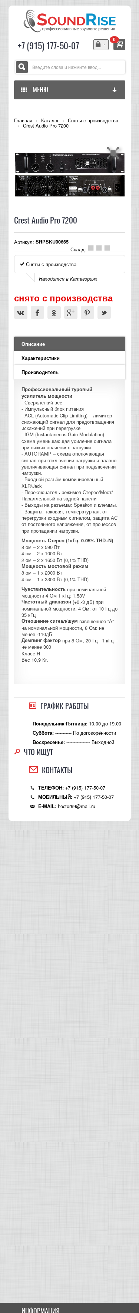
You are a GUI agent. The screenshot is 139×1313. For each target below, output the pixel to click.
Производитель (40, 372)
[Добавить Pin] (87, 312)
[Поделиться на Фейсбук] (37, 312)
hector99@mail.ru (76, 806)
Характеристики (40, 358)
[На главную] (69, 20)
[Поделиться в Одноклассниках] (54, 312)
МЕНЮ (39, 89)
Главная (23, 120)
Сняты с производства (93, 120)
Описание (33, 344)
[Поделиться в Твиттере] (104, 312)
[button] (114, 152)
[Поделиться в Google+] (70, 312)
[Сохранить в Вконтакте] (20, 312)
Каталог (50, 120)
